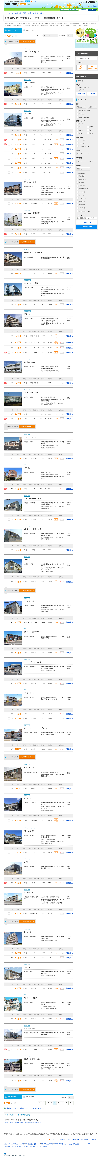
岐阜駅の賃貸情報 (37, 13)
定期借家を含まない (84, 211)
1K (80, 127)
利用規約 (62, 1139)
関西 (27, 1146)
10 (58, 1103)
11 (62, 1103)
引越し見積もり (41, 1144)
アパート (81, 143)
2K (91, 130)
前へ (40, 1103)
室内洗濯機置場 (83, 189)
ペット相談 (82, 182)
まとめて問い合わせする (27, 41)
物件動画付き (83, 204)
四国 (31, 1146)
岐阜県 (24, 13)
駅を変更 (93, 93)
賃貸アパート (37, 1143)
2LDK (91, 133)
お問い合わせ (93, 6)
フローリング (83, 198)
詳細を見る (69, 73)
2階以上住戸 (82, 185)
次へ (71, 1103)
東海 (24, 1146)
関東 (13, 1146)
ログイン (92, 10)
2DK (80, 133)
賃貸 (20, 13)
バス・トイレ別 (83, 179)
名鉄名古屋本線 (9, 1122)
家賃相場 (51, 1143)
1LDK (80, 130)
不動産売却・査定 (32, 1144)
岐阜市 (29, 13)
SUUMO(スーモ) (89, 2)
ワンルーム (82, 123)
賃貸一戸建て (44, 1143)
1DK (91, 127)
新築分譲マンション (58, 1143)
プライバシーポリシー (73, 1139)
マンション (82, 140)
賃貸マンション (28, 1143)
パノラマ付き (83, 208)
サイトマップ (93, 5)
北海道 (5, 1146)
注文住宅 (16, 1144)
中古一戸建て (84, 1143)
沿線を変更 (82, 93)
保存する (81, 67)
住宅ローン (48, 1144)
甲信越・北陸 (18, 1146)
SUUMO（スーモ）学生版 (16, 5)
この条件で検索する (86, 227)
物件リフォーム (23, 1144)
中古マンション (68, 1143)
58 (66, 1103)
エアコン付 (82, 192)
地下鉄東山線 (28, 1122)
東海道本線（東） (38, 1122)
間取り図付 (82, 201)
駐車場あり (82, 176)
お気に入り (64, 10)
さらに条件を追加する (88, 222)
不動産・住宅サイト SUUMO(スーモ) (12, 1143)
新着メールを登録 (92, 67)
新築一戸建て (76, 1143)
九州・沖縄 (39, 1146)
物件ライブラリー (56, 1144)
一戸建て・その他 (84, 146)
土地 (89, 1143)
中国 (34, 1146)
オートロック (83, 195)
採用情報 (93, 1139)
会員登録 (83, 10)
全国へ (34, 1)
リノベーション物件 (8, 1144)
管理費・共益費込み (84, 110)
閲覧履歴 (73, 10)
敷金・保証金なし (84, 117)
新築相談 (45, 1146)
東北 (9, 1146)
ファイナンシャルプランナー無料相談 (70, 1144)
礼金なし (81, 114)
